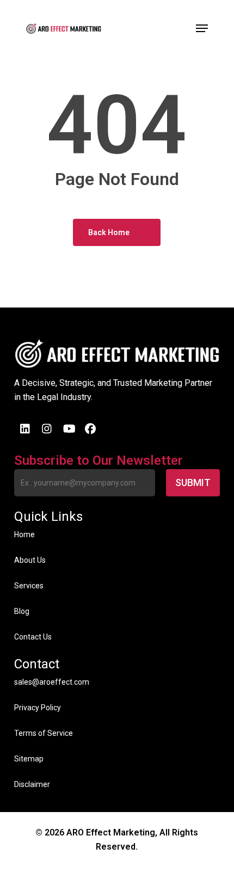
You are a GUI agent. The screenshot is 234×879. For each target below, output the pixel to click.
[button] (202, 28)
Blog (21, 611)
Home (24, 534)
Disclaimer (32, 784)
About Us (30, 560)
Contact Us (33, 636)
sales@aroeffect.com (51, 682)
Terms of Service (43, 733)
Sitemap (29, 758)
